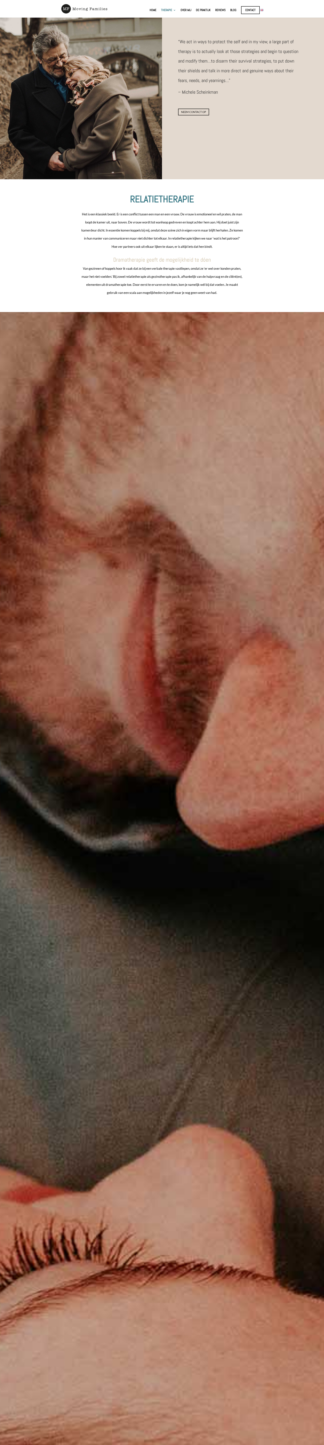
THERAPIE (166, 10)
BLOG (233, 10)
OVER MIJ (186, 10)
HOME (153, 10)
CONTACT (250, 10)
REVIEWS (220, 10)
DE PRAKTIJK (203, 10)
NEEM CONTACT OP (193, 112)
